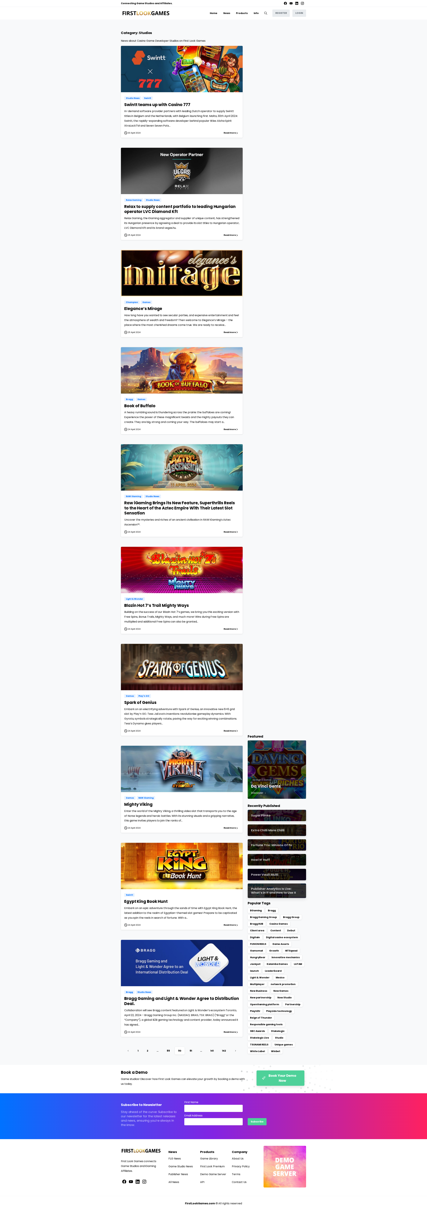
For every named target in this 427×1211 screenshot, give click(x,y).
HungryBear (257, 957)
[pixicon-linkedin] (137, 1181)
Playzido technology (279, 1011)
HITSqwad (291, 950)
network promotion (283, 984)
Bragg (272, 910)
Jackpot (255, 964)
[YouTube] (291, 3)
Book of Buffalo (139, 406)
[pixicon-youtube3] (131, 1181)
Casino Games (278, 924)
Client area (257, 930)
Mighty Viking (138, 804)
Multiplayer (257, 984)
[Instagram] (302, 3)
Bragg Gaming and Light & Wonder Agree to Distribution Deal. (181, 1001)
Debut (291, 930)
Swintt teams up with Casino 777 (157, 104)
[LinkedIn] (297, 3)
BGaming (256, 910)
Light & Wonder (260, 977)
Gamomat (256, 950)
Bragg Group (291, 917)
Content (275, 930)
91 (191, 1050)
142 (224, 1050)
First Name (191, 1102)
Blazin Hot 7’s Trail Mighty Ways (156, 605)
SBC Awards (257, 1031)
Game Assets (280, 944)
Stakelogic (278, 1031)
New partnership (260, 997)
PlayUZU (255, 1011)
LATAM (298, 964)
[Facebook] (285, 3)
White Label (257, 1051)
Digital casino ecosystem (282, 937)
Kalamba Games (277, 964)
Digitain (255, 937)
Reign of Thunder (261, 1017)
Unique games (284, 1044)
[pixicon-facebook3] (124, 1181)
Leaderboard (273, 971)
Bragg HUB (256, 924)
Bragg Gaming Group (263, 917)
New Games (280, 991)
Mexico (280, 977)
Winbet (275, 1051)
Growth (274, 950)
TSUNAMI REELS (259, 1044)
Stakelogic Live (259, 1037)
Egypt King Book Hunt (146, 901)
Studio (279, 1037)
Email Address (193, 1115)
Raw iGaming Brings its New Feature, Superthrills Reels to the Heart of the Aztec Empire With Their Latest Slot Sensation (179, 508)
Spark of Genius (140, 702)
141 (212, 1050)
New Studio (284, 997)
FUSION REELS (258, 944)
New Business (258, 991)
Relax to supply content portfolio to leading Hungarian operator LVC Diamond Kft (180, 209)
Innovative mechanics (286, 957)
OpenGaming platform (264, 1004)
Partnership (292, 1004)
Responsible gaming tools (266, 1024)
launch (254, 971)
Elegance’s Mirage (143, 308)
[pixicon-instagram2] (144, 1181)
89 (168, 1050)
